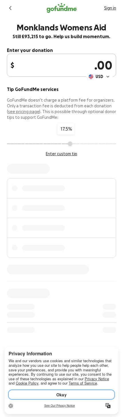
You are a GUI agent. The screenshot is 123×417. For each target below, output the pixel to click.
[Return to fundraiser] (10, 8)
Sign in (110, 8)
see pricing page (23, 111)
